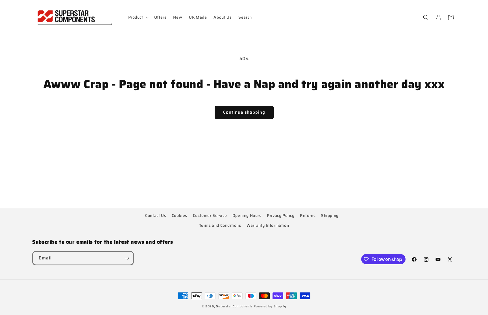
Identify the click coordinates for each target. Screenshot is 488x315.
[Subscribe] (127, 258)
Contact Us (155, 215)
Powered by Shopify (270, 306)
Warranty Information (268, 225)
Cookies (179, 215)
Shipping (330, 215)
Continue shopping (244, 112)
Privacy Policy (280, 215)
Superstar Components (234, 306)
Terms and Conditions (220, 225)
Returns (307, 215)
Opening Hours (247, 215)
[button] (138, 17)
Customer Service (210, 215)
